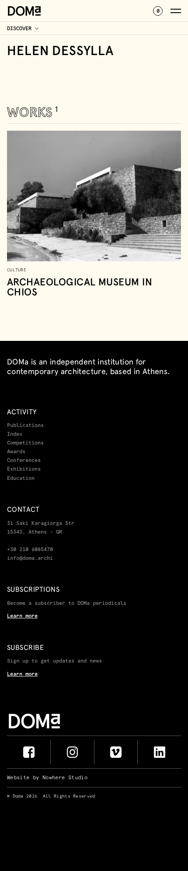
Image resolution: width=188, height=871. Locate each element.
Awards (16, 452)
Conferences (24, 460)
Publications (25, 425)
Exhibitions (24, 469)
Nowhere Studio (64, 778)
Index (14, 434)
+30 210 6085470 (30, 549)
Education (21, 478)
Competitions (25, 443)
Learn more (22, 616)
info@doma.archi (30, 558)
